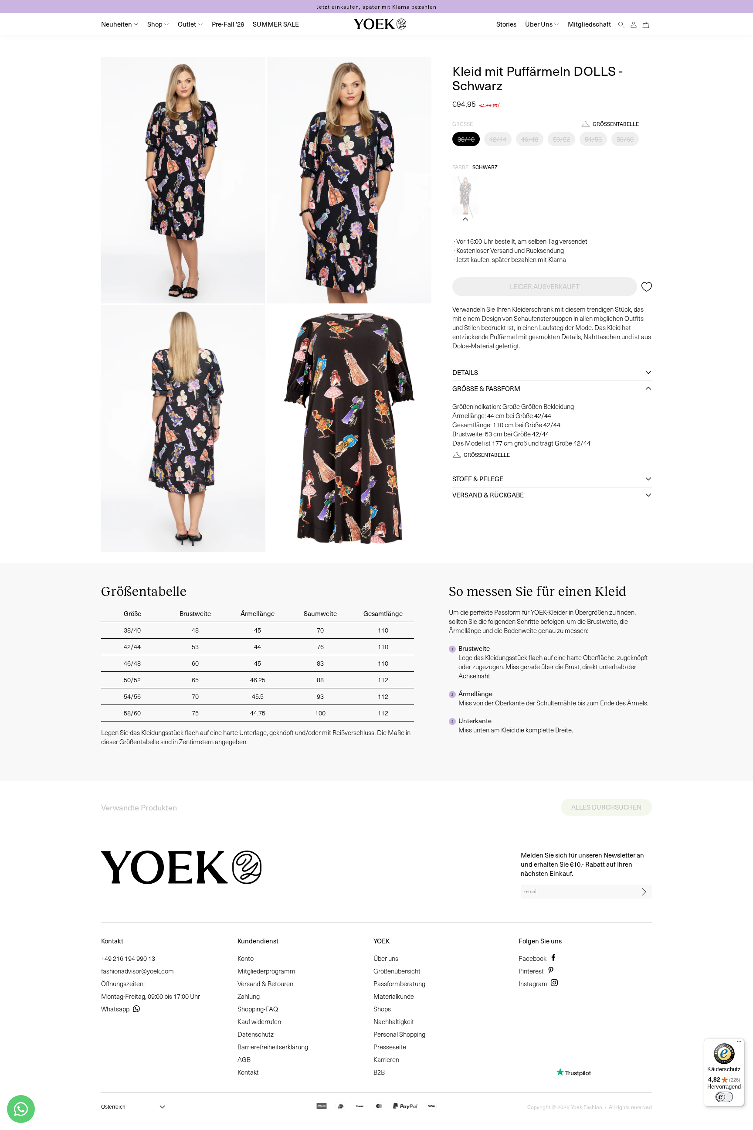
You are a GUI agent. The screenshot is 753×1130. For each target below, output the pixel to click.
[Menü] (739, 1043)
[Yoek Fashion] (380, 24)
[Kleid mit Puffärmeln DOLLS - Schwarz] (465, 195)
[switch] (724, 1097)
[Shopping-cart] (645, 23)
